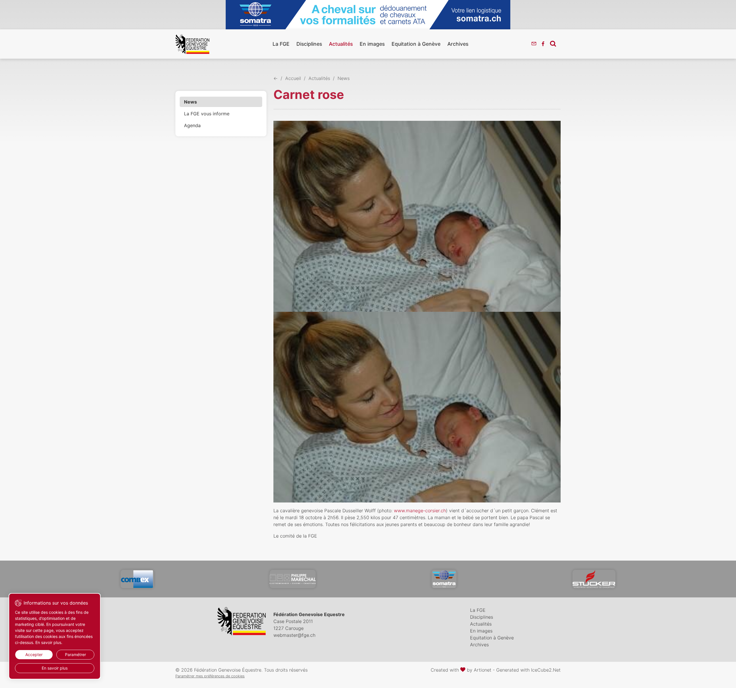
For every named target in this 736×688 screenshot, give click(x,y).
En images (372, 44)
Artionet (482, 670)
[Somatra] (444, 579)
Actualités (341, 44)
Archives (457, 44)
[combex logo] (137, 579)
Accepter (34, 654)
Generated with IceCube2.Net (528, 670)
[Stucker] (594, 579)
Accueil (293, 78)
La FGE (281, 44)
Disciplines (309, 44)
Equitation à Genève (416, 44)
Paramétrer (75, 654)
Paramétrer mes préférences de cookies (210, 676)
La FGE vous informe (206, 113)
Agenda (192, 125)
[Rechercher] (553, 43)
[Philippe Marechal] (293, 579)
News (190, 102)
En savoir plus (55, 668)
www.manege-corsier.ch (420, 510)
